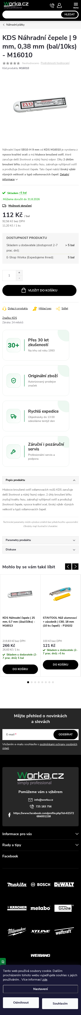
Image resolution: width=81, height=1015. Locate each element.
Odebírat (66, 734)
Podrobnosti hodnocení (55, 63)
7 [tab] (49, 682)
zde (44, 979)
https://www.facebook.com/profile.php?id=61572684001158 (43, 814)
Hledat (69, 14)
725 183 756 (44, 806)
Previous (68, 566)
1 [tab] (28, 682)
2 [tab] (32, 682)
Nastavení (40, 989)
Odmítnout (21, 1002)
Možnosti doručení (20, 206)
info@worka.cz (43, 800)
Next (75, 566)
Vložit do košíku (42, 290)
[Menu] (76, 5)
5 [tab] (42, 682)
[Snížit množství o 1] (19, 278)
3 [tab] (35, 682)
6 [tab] (46, 682)
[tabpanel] (20, 625)
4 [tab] (39, 682)
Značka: (9, 318)
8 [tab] (53, 682)
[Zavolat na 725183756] (52, 5)
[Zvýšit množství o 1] (19, 272)
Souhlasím (60, 1003)
